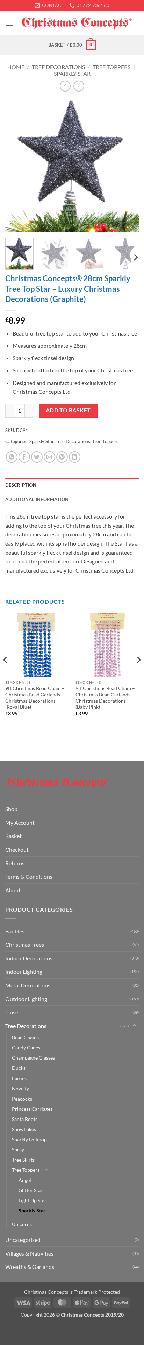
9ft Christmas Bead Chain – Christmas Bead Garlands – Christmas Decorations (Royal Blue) (35, 697)
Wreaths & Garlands (29, 1266)
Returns (14, 863)
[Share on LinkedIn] (74, 457)
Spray (18, 1150)
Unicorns (22, 1224)
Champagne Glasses (33, 1058)
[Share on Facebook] (24, 457)
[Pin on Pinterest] (62, 457)
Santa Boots (24, 1119)
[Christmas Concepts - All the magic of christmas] (76, 23)
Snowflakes (24, 1129)
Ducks (19, 1068)
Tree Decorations (58, 66)
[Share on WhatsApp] (11, 457)
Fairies (19, 1078)
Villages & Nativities (29, 1253)
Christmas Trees (24, 944)
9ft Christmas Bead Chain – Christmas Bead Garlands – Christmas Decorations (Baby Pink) (105, 697)
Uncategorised (23, 1239)
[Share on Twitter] (37, 457)
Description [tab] (20, 485)
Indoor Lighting (23, 971)
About (13, 890)
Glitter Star (31, 1190)
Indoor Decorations (28, 958)
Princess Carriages (32, 1109)
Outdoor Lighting (26, 998)
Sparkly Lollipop (29, 1139)
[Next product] (65, 86)
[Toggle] (134, 1025)
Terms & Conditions (28, 876)
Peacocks (22, 1099)
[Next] (127, 165)
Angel (25, 1180)
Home (15, 66)
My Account (20, 822)
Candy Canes (26, 1047)
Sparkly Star (72, 73)
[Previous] (16, 165)
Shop (11, 808)
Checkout (17, 849)
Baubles (14, 931)
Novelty (20, 1088)
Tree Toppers (111, 66)
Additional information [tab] (37, 499)
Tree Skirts (23, 1160)
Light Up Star (32, 1200)
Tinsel (12, 1012)
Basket (13, 835)
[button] (9, 23)
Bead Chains (25, 1037)
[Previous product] (78, 86)
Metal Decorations (27, 985)
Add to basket (68, 410)
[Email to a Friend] (49, 457)
